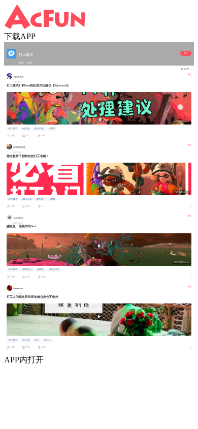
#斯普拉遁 (26, 199)
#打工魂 (25, 340)
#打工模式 (12, 129)
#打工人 (47, 340)
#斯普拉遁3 (39, 129)
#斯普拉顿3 (54, 269)
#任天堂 (25, 129)
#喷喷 (52, 199)
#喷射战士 (40, 199)
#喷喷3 (52, 129)
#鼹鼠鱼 (40, 269)
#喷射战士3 (27, 269)
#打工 (36, 340)
